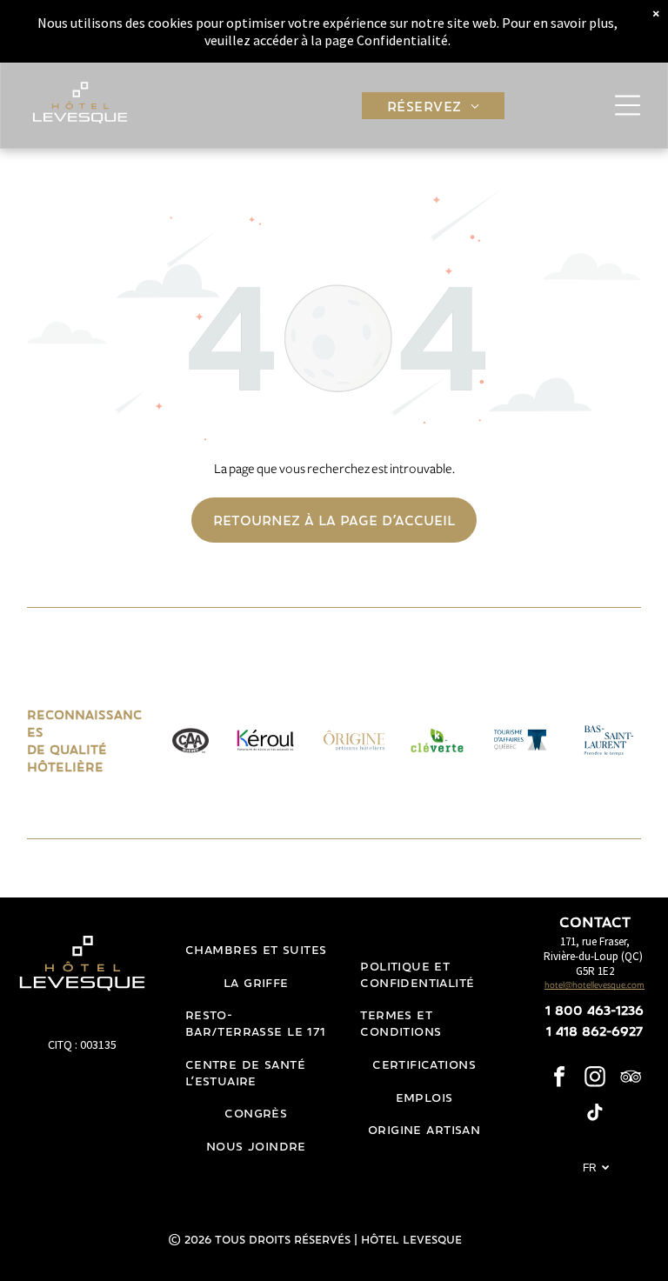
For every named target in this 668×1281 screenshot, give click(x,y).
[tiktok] (595, 1114)
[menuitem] (433, 105)
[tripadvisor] (630, 1079)
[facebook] (559, 1079)
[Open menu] (627, 105)
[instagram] (595, 1079)
